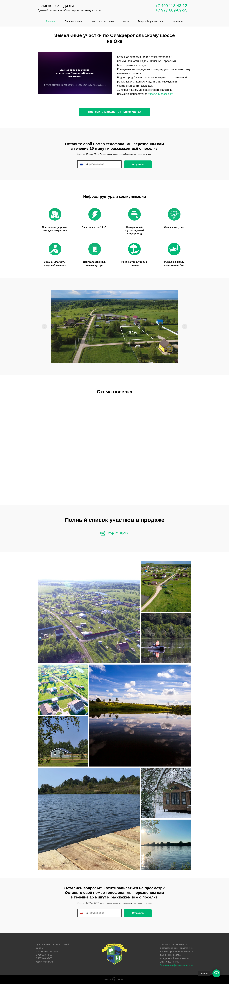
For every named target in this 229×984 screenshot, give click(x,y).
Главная (50, 21)
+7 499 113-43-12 (171, 5)
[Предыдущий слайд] (44, 326)
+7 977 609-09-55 (171, 10)
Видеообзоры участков (151, 21)
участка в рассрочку (160, 93)
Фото (126, 21)
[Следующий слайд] (184, 326)
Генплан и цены (73, 21)
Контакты (178, 21)
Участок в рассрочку (103, 21)
